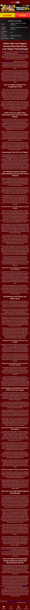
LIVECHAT (26, 608)
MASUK (3, 608)
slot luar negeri (21, 53)
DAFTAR (8, 15)
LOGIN (22, 15)
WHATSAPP (18, 609)
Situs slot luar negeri (8, 61)
